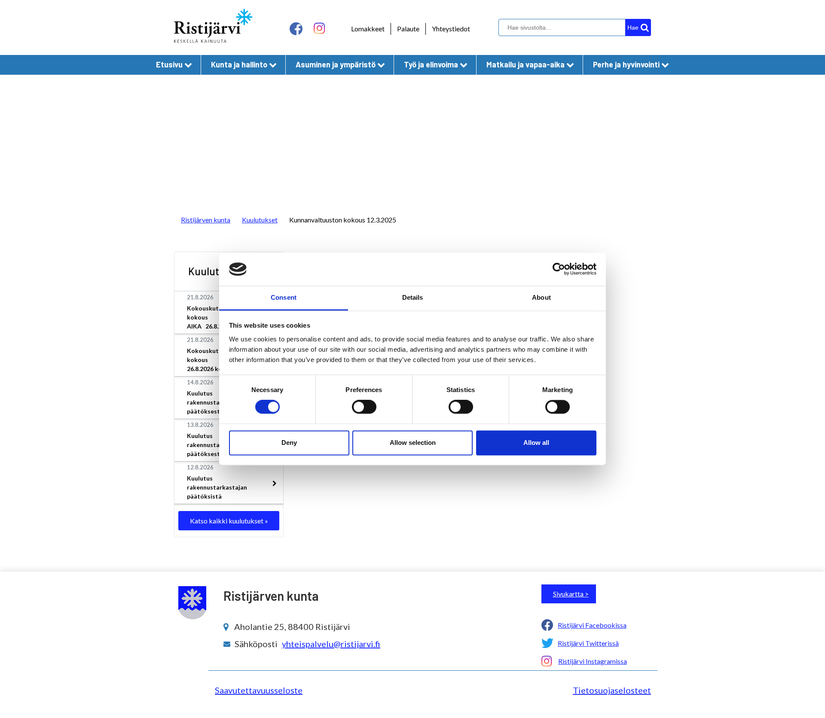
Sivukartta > (571, 594)
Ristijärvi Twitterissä (588, 643)
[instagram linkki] (319, 28)
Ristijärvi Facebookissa (592, 625)
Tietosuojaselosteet (612, 690)
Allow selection (413, 442)
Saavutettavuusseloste (258, 690)
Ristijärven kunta (205, 220)
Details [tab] (412, 297)
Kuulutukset (260, 220)
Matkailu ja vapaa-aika (525, 64)
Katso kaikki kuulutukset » (229, 521)
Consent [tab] (283, 297)
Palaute (408, 28)
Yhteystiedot (451, 28)
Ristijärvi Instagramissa (592, 661)
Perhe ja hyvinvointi (626, 64)
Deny (289, 442)
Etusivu (169, 64)
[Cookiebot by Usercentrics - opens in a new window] (558, 269)
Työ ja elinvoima (431, 64)
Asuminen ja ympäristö (336, 64)
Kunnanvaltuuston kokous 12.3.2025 (342, 220)
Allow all (536, 442)
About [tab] (541, 297)
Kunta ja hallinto (239, 64)
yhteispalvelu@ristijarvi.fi (331, 644)
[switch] (364, 407)
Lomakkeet (368, 28)
